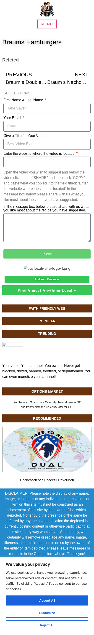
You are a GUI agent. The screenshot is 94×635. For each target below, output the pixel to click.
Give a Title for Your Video (24, 136)
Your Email (12, 118)
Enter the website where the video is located (39, 153)
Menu (47, 24)
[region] (47, 596)
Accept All (47, 600)
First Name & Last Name (23, 100)
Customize (47, 613)
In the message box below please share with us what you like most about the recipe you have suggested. (46, 208)
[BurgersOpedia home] (47, 9)
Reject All (47, 625)
